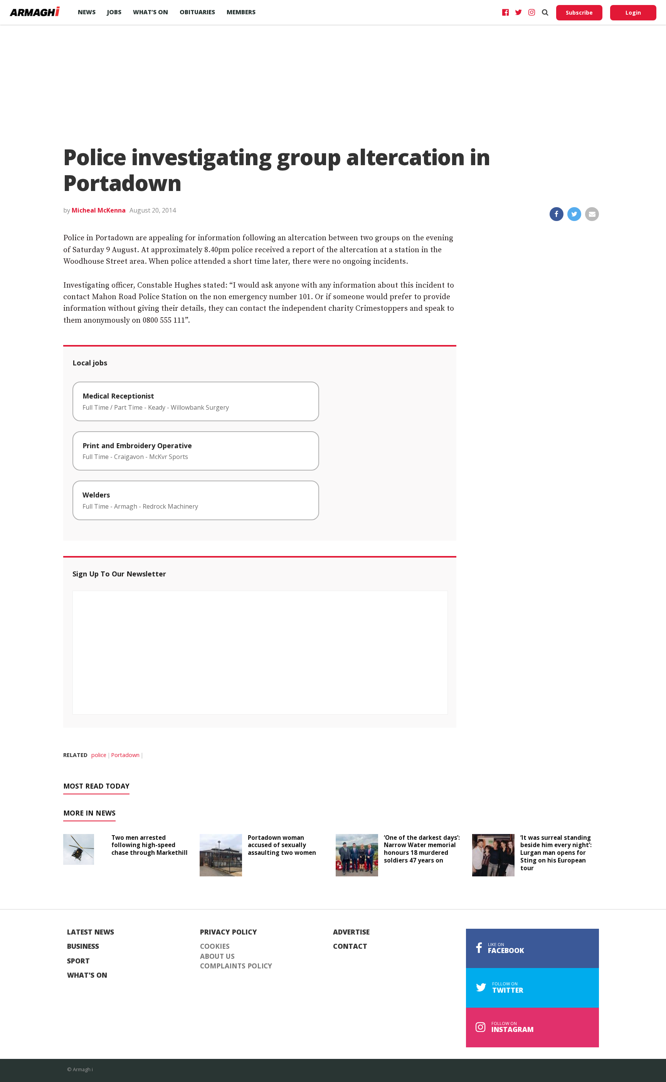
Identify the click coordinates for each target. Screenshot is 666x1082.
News (87, 12)
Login (633, 12)
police (98, 755)
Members (241, 12)
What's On (87, 975)
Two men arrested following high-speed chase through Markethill (149, 845)
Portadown (125, 755)
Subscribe (579, 12)
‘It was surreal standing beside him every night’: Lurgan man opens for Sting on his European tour (556, 853)
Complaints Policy (236, 966)
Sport (78, 961)
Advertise (351, 932)
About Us (217, 956)
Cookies (215, 946)
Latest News (90, 932)
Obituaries (197, 12)
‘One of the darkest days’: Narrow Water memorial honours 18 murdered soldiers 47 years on (422, 849)
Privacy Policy (228, 932)
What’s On (150, 12)
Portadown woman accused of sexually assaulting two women (282, 845)
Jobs (114, 12)
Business (83, 946)
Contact (350, 946)
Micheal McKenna (99, 210)
